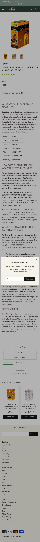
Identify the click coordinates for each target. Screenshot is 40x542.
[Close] (36, 260)
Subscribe (29, 279)
